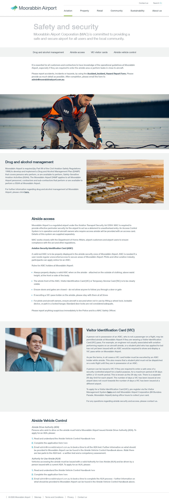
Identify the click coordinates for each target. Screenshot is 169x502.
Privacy (70, 497)
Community (117, 10)
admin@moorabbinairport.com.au (48, 79)
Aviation (68, 10)
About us (157, 10)
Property (84, 10)
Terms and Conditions (54, 497)
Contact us (143, 3)
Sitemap (37, 497)
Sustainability (137, 10)
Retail (100, 10)
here (109, 392)
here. (26, 192)
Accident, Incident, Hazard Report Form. (106, 73)
